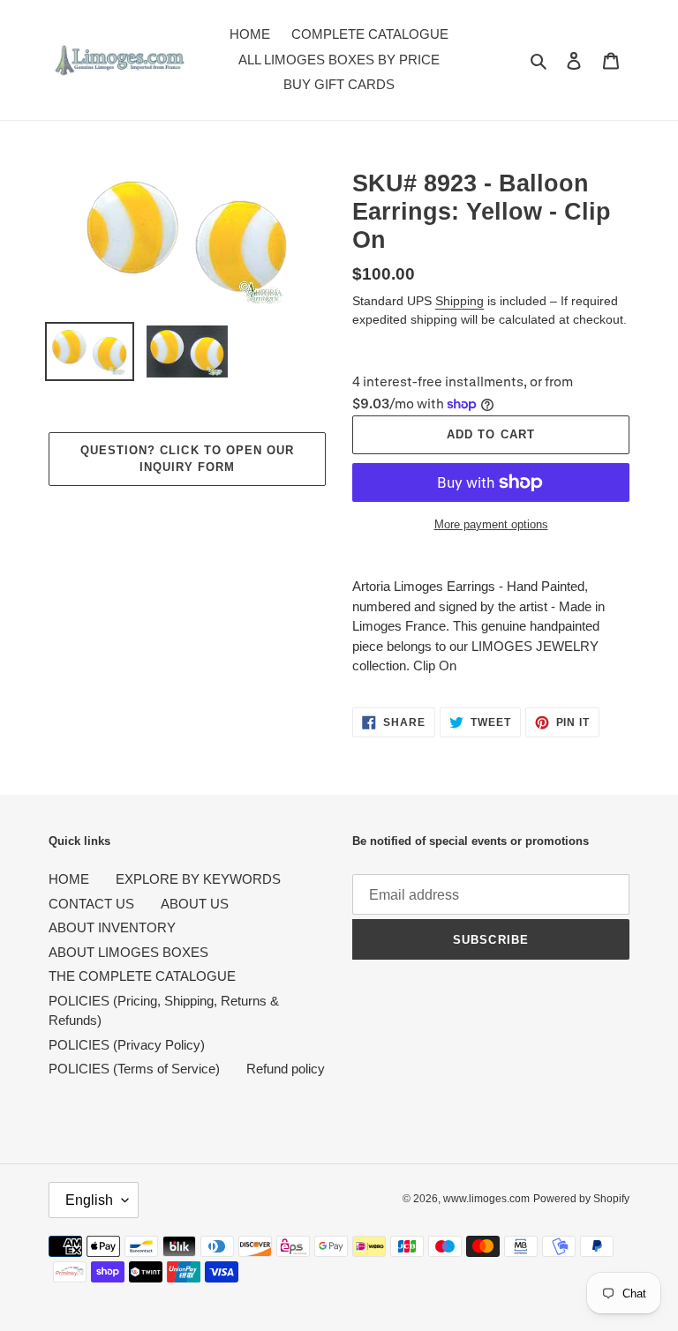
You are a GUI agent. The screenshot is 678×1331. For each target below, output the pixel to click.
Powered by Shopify (581, 1199)
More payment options (491, 524)
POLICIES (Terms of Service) (134, 1068)
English (89, 1200)
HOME (69, 878)
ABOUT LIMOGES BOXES (128, 952)
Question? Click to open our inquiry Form (187, 459)
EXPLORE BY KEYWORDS (198, 878)
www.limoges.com (486, 1199)
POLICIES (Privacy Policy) (127, 1044)
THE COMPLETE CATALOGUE (142, 975)
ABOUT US (195, 903)
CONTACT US (91, 903)
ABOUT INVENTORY (112, 927)
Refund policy (285, 1068)
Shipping (459, 301)
